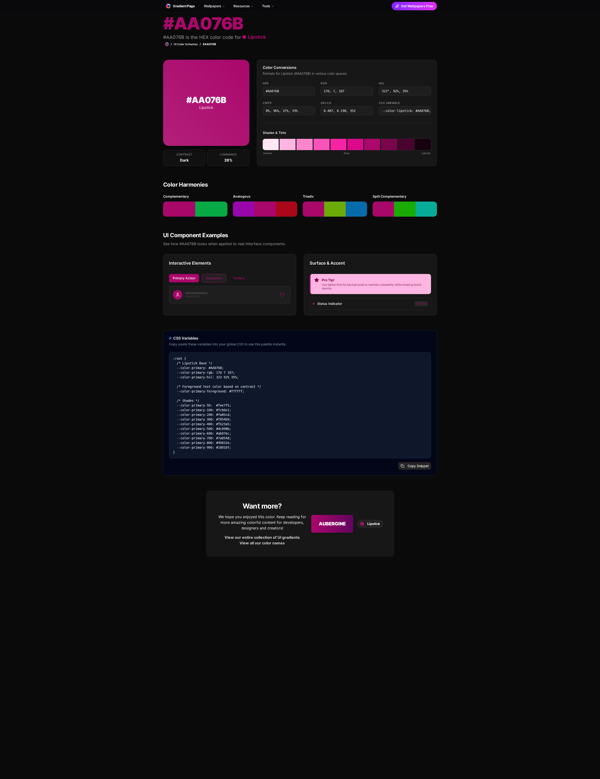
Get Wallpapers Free (417, 6)
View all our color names (262, 543)
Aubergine (332, 524)
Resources (241, 6)
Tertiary (239, 278)
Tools (266, 6)
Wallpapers (212, 6)
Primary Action (184, 278)
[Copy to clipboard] (311, 91)
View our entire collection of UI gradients (262, 537)
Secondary (214, 278)
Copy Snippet (418, 466)
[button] (271, 144)
